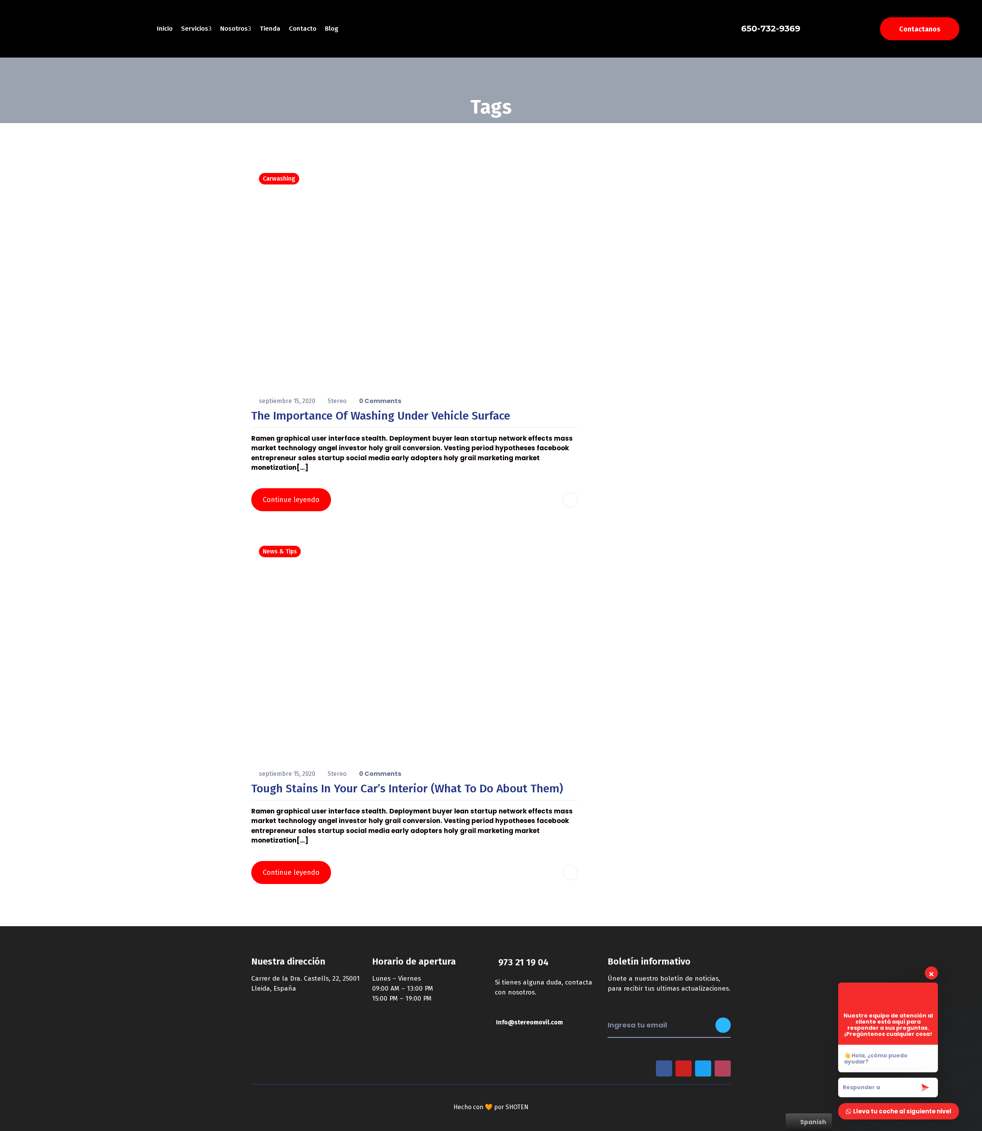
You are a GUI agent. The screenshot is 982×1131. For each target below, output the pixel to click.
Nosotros (234, 29)
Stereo (338, 401)
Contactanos (919, 29)
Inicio (165, 29)
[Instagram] (723, 1068)
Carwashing (279, 178)
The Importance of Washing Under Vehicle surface (380, 416)
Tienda (270, 29)
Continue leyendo (291, 500)
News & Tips (280, 551)
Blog (331, 29)
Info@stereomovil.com (529, 1022)
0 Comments (380, 401)
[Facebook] (664, 1068)
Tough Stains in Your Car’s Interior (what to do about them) (407, 788)
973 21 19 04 (523, 962)
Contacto (302, 29)
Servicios (194, 29)
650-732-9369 (770, 28)
